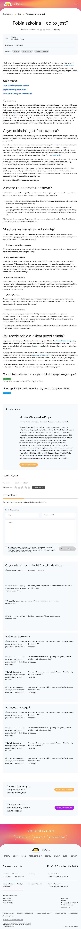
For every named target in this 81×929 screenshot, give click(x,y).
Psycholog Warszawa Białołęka (24, 913)
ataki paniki (57, 155)
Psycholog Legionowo (60, 913)
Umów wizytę (21, 837)
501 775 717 (7, 876)
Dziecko (16, 51)
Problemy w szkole (42, 51)
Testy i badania (35, 856)
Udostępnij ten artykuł (64, 808)
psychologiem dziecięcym (40, 355)
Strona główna (8, 14)
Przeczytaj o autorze (28, 464)
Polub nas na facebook (64, 789)
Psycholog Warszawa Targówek (43, 913)
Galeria (57, 856)
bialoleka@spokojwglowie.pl (58, 886)
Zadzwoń (38, 837)
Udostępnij (7, 393)
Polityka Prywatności (66, 905)
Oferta (7, 856)
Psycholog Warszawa (8, 913)
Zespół (48, 856)
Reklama (63, 900)
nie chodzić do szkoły (63, 341)
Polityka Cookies (65, 907)
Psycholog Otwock (73, 913)
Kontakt (73, 856)
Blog (19, 14)
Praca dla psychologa (8, 916)
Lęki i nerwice (27, 51)
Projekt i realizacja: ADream (71, 926)
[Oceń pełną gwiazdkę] (15, 487)
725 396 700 (7, 886)
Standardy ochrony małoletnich (69, 902)
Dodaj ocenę (56, 29)
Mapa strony (64, 898)
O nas (23, 856)
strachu (36, 346)
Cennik (15, 856)
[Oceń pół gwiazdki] (18, 487)
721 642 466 (19, 876)
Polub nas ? (7, 379)
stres (15, 115)
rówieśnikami (69, 65)
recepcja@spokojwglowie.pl (58, 876)
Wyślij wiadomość (57, 837)
